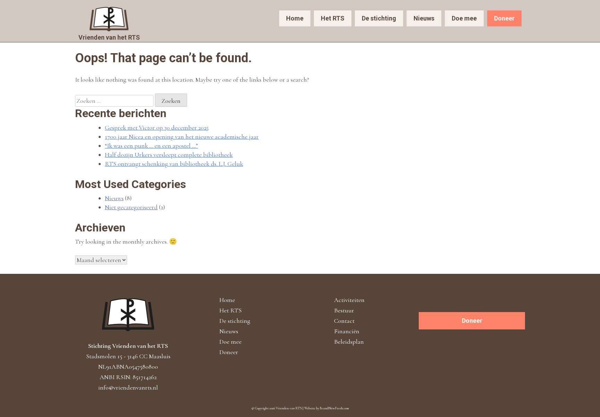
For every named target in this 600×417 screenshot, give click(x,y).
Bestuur (344, 310)
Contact (344, 321)
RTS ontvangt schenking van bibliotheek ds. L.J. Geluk (174, 163)
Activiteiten (349, 300)
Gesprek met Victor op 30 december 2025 (157, 127)
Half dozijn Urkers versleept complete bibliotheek (169, 154)
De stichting (379, 18)
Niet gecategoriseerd (131, 207)
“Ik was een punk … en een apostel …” (151, 145)
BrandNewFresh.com (334, 408)
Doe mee (464, 18)
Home (294, 18)
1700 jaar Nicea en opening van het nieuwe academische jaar (182, 136)
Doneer (504, 18)
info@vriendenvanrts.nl (128, 387)
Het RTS (332, 18)
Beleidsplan (349, 341)
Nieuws (424, 18)
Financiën (346, 331)
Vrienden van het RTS (109, 37)
